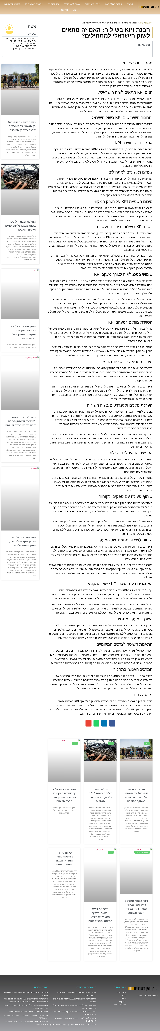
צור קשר (64, 10)
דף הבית (148, 23)
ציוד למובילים (53, 4)
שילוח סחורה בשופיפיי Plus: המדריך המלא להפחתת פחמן (73, 1024)
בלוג (74, 10)
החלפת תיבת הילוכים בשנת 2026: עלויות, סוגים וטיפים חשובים (20, 225)
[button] (51, 45)
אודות (123, 998)
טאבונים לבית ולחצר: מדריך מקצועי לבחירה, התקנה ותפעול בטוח (22, 541)
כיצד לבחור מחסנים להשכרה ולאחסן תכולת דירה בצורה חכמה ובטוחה (20, 421)
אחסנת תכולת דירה (113, 4)
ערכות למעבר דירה (72, 4)
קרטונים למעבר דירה (34, 4)
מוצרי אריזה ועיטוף (92, 4)
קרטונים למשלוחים (12, 4)
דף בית (130, 4)
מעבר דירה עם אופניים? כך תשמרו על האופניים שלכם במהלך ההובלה (22, 126)
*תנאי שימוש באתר (147, 995)
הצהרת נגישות (120, 1005)
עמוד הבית (121, 992)
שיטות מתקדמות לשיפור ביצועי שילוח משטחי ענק (28, 1012)
